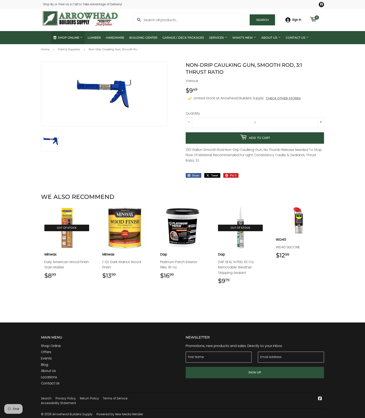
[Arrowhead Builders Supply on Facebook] (320, 398)
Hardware (115, 37)
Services (217, 37)
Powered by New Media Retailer (120, 414)
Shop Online (68, 37)
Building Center (143, 37)
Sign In (296, 20)
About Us (269, 37)
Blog (44, 364)
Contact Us (296, 37)
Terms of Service (115, 398)
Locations (49, 377)
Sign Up (254, 372)
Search (265, 20)
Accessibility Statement (58, 403)
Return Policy (89, 398)
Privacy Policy (66, 398)
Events (46, 358)
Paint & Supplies (69, 49)
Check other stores (283, 98)
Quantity (193, 113)
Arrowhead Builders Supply (72, 414)
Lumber (94, 37)
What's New (243, 37)
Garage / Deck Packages (183, 37)
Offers (46, 352)
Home (45, 49)
